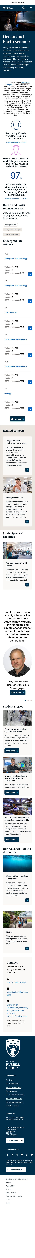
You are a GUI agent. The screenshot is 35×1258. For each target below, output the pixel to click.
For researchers (11, 1091)
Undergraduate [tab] (10, 225)
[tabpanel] (17, 653)
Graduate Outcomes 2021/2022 (16, 199)
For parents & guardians (14, 1098)
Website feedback (12, 1106)
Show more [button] (16, 419)
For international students (14, 1102)
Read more (10, 751)
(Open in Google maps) (17, 1016)
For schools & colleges (13, 1087)
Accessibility (10, 1186)
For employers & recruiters (15, 1095)
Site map (9, 1182)
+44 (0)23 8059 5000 (16, 982)
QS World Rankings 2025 (16, 142)
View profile (16, 692)
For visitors (9, 1080)
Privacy (8, 1189)
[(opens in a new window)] (7, 1155)
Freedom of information (14, 1196)
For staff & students (12, 1084)
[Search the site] (24, 8)
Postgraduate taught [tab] (12, 230)
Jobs (7, 1203)
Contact (8, 1199)
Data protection (11, 1193)
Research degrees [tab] (11, 234)
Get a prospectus (14, 1170)
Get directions (13, 1140)
